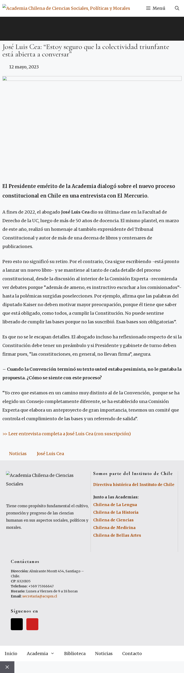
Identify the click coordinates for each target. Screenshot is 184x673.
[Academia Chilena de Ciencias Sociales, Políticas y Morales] (66, 8)
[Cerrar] (7, 667)
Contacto (132, 653)
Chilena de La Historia (115, 512)
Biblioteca (75, 653)
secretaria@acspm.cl (39, 596)
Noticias (18, 453)
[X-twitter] (17, 624)
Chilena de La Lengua (115, 504)
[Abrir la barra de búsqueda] (177, 8)
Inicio (11, 653)
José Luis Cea (50, 453)
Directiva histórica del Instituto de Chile (133, 484)
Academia (37, 653)
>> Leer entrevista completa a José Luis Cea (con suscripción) (66, 433)
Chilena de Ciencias (113, 520)
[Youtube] (32, 624)
